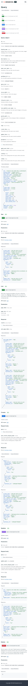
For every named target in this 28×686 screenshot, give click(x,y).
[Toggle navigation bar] (2, 2)
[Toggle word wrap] (23, 170)
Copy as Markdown (14, 10)
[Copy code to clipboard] (25, 170)
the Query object (8, 239)
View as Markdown (5, 10)
